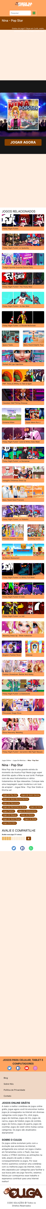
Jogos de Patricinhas (11, 803)
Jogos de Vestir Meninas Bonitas (15, 799)
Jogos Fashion (8, 811)
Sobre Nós (8, 1084)
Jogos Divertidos (9, 823)
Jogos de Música (27, 815)
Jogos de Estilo (36, 807)
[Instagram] (35, 1068)
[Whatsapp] (31, 848)
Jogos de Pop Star (10, 795)
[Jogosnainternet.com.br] (23, 4)
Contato (7, 1096)
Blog (6, 1078)
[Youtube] (27, 1068)
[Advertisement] (23, 55)
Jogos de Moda (30, 819)
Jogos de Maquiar (10, 815)
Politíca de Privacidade (14, 1090)
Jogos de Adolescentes (27, 811)
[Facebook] (22, 848)
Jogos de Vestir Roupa (11, 819)
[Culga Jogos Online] (23, 1192)
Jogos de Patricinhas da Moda (14, 807)
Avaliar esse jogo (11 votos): (12, 834)
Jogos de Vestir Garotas (30, 795)
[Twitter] (14, 848)
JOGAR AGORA (23, 142)
